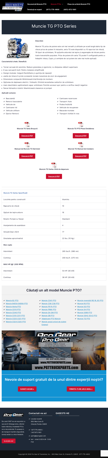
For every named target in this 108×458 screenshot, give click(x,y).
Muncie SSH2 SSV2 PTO (87, 316)
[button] (62, 4)
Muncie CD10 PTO (13, 309)
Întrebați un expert (34, 9)
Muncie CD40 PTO (13, 312)
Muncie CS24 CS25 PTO (16, 322)
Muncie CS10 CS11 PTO (15, 316)
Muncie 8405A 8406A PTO (17, 303)
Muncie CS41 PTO (49, 300)
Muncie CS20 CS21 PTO (15, 319)
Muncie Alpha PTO (13, 307)
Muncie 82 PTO (12, 300)
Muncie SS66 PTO (84, 312)
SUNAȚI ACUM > (27, 389)
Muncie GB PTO (48, 316)
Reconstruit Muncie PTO (37, 4)
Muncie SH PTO (83, 309)
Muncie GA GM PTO (50, 312)
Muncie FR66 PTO (49, 309)
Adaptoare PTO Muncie (51, 319)
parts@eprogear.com (38, 436)
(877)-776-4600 (52, 9)
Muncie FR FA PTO (49, 307)
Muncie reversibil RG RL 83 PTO (90, 300)
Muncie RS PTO (83, 303)
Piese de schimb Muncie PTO (79, 4)
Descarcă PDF (27, 136)
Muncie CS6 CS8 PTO (50, 303)
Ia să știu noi (8, 441)
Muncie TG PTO (83, 319)
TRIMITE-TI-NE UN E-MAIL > (81, 389)
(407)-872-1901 (70, 9)
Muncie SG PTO (83, 307)
